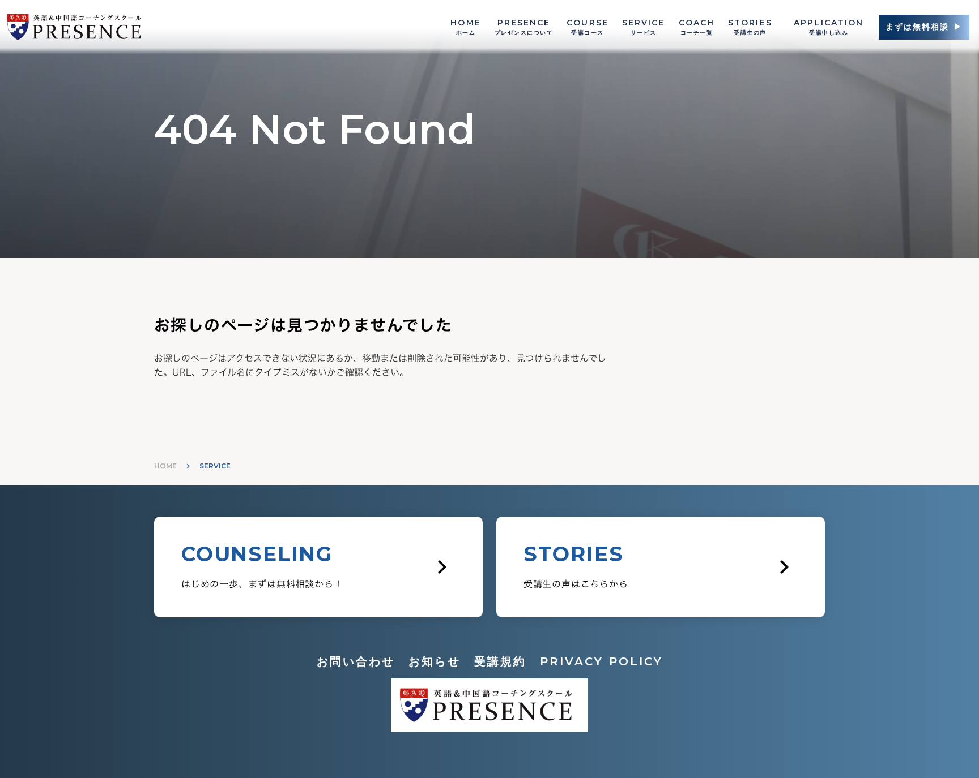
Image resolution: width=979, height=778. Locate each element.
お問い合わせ (356, 661)
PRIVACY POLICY (601, 661)
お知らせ (434, 661)
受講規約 (500, 661)
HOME (165, 466)
